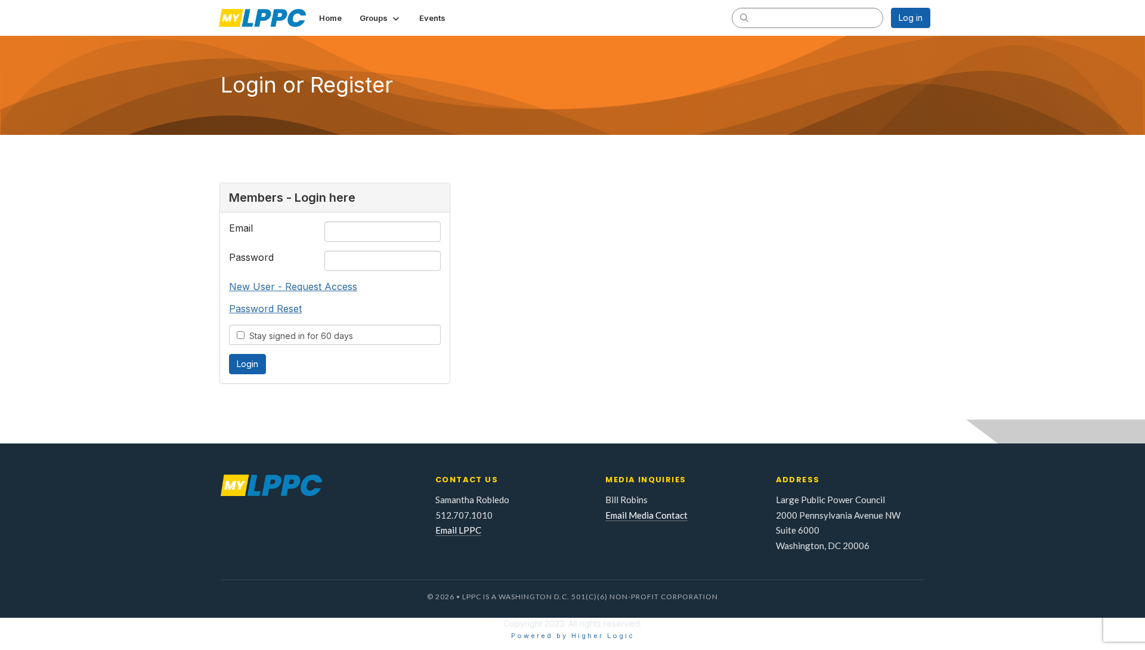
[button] (380, 18)
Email (241, 228)
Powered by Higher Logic (573, 635)
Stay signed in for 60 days (299, 336)
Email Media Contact (646, 515)
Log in (911, 18)
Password (251, 257)
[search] (744, 17)
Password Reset (265, 309)
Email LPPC (458, 530)
